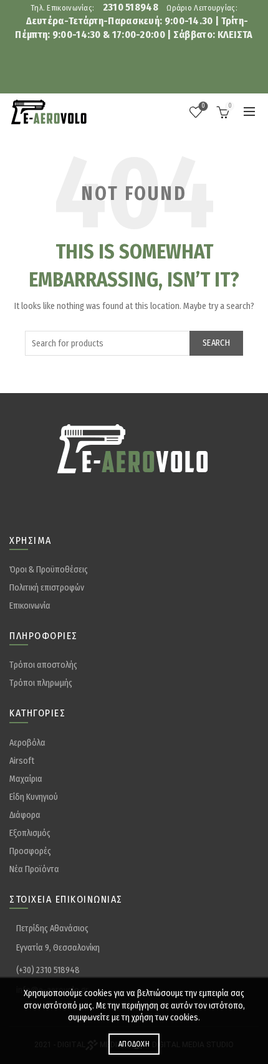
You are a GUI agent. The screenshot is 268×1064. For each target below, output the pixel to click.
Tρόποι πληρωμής (40, 683)
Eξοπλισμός (29, 833)
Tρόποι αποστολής (43, 665)
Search (216, 343)
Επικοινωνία (29, 606)
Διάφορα (25, 815)
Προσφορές (30, 851)
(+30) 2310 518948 (48, 970)
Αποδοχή (134, 1044)
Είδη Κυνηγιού (33, 797)
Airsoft (21, 761)
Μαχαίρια (25, 779)
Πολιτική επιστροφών (46, 587)
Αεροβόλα (27, 743)
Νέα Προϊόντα (34, 869)
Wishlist (203, 106)
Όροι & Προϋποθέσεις (48, 569)
